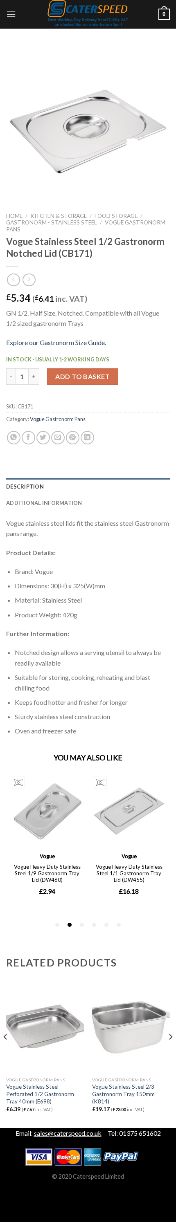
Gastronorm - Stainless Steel (51, 222)
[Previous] (6, 1053)
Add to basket (82, 376)
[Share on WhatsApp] (13, 437)
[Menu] (11, 14)
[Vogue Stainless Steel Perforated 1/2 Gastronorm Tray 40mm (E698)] (45, 1026)
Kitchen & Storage (58, 216)
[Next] (170, 1053)
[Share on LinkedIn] (87, 437)
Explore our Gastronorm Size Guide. (56, 342)
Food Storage (116, 216)
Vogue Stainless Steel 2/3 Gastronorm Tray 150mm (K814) (123, 1093)
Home (14, 216)
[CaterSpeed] (88, 14)
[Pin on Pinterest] (72, 437)
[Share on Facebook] (28, 437)
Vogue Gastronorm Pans (58, 419)
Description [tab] (25, 486)
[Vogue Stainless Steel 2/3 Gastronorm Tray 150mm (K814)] (131, 1026)
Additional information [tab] (44, 503)
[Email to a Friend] (58, 437)
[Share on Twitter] (43, 437)
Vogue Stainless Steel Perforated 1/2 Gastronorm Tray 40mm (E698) (40, 1093)
